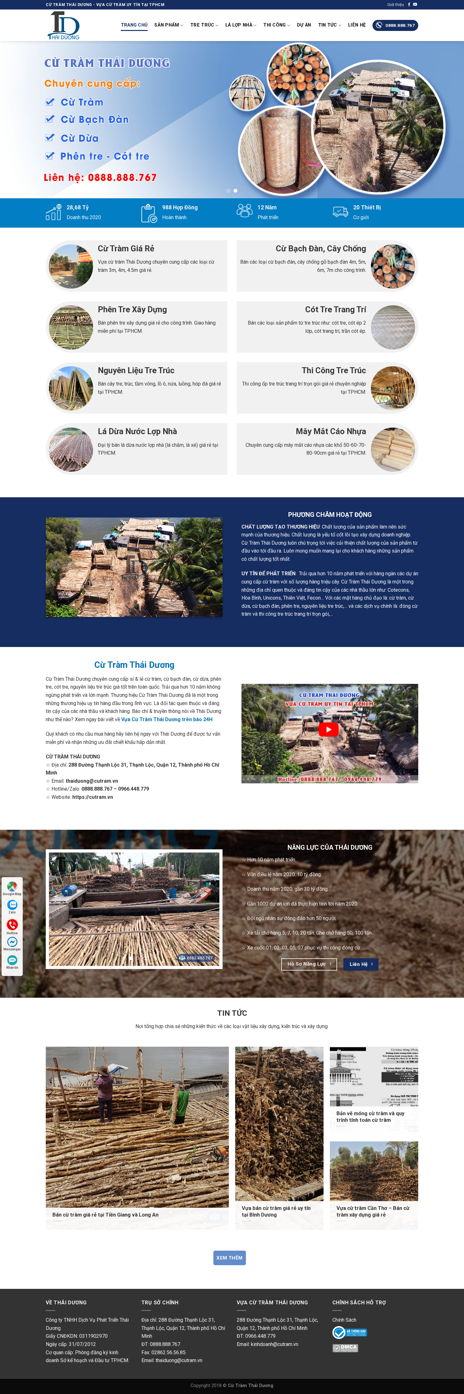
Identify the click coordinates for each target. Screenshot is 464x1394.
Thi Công (274, 25)
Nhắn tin (12, 967)
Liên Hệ (357, 25)
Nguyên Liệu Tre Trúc (136, 370)
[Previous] (17, 120)
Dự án (304, 25)
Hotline (12, 932)
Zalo (12, 912)
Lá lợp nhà (238, 25)
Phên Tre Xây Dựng (132, 309)
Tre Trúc (202, 25)
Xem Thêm (230, 1258)
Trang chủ (134, 25)
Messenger (12, 949)
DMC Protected (349, 1350)
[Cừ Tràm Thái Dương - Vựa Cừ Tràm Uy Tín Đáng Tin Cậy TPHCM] (77, 25)
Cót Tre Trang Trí (335, 309)
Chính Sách (344, 1320)
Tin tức (327, 25)
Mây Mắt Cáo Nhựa (331, 431)
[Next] (446, 120)
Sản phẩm (166, 25)
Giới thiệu (395, 4)
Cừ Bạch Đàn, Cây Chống (321, 248)
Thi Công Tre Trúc (334, 370)
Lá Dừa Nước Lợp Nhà (137, 431)
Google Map (12, 894)
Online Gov (344, 1332)
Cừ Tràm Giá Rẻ (126, 248)
